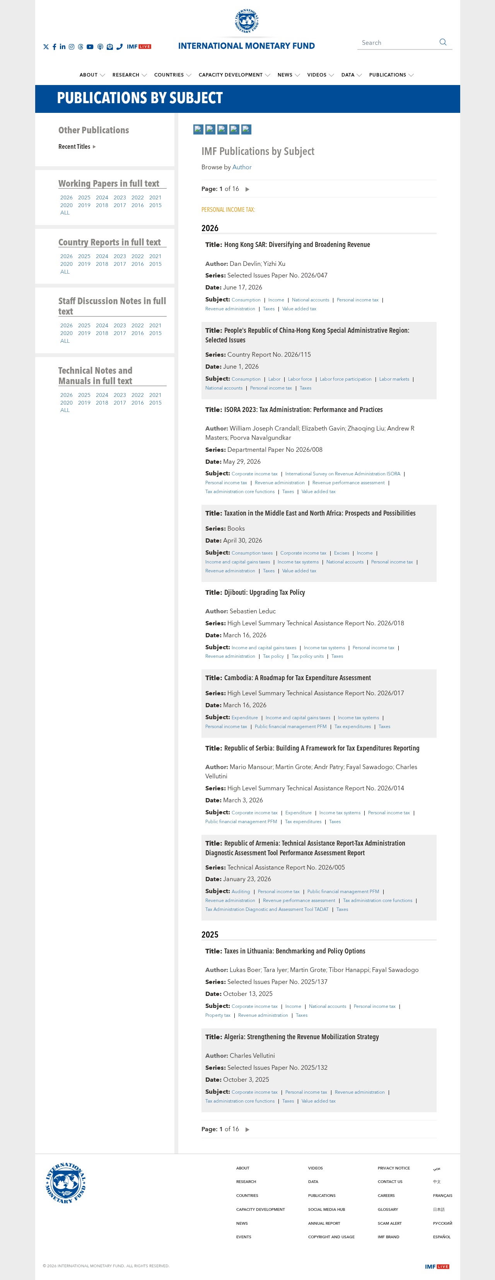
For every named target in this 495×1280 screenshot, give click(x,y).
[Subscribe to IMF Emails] (110, 47)
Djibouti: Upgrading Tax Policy (264, 592)
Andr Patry (328, 767)
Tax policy (273, 656)
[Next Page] (246, 189)
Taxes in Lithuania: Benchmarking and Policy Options (294, 950)
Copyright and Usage (331, 1237)
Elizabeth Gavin (323, 428)
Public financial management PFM (291, 727)
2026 (66, 198)
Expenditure (245, 718)
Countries (169, 75)
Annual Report (324, 1223)
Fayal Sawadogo (369, 767)
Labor (274, 379)
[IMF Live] (437, 1265)
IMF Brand (388, 1237)
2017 (120, 205)
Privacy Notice (394, 1168)
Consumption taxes (252, 553)
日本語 (439, 1209)
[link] (198, 129)
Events (243, 1237)
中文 (437, 1181)
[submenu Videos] (331, 75)
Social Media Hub (326, 1209)
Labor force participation (346, 379)
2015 (155, 205)
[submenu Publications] (411, 75)
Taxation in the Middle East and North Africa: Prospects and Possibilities (320, 512)
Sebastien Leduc (253, 611)
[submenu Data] (359, 75)
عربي (436, 1168)
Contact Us (390, 1181)
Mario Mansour (251, 767)
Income (276, 300)
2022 (137, 198)
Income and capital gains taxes (237, 562)
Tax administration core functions (240, 492)
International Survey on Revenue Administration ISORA (342, 474)
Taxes (269, 309)
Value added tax (299, 309)
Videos (317, 75)
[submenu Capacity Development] (267, 75)
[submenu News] (297, 75)
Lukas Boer (245, 970)
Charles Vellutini (252, 1055)
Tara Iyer (275, 970)
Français (442, 1195)
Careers (386, 1195)
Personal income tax (358, 300)
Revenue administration (230, 309)
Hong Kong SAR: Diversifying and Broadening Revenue (297, 244)
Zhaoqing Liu (366, 428)
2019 (84, 205)
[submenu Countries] (188, 75)
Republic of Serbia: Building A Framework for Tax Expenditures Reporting (322, 747)
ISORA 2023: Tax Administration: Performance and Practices (303, 409)
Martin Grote (293, 767)
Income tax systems (298, 562)
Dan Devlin (245, 264)
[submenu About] (102, 75)
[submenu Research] (144, 75)
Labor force (300, 379)
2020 (66, 205)
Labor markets (394, 379)
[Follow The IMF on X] (46, 47)
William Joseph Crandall (264, 428)
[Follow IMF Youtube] (90, 47)
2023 (120, 198)
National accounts (310, 300)
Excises (341, 553)
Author (242, 167)
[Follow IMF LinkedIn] (62, 47)
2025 (84, 198)
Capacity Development (231, 75)
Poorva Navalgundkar (260, 437)
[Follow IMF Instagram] (71, 47)
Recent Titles (74, 146)
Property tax (217, 1015)
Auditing (241, 892)
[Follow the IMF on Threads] (80, 47)
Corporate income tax (255, 474)
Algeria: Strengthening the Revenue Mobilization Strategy (301, 1036)
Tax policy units (308, 656)
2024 (102, 198)
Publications (387, 75)
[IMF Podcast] (100, 47)
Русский (442, 1223)
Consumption (246, 300)
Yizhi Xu (274, 264)
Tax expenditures (353, 727)
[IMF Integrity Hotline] (119, 47)
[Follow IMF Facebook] (54, 47)
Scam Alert (390, 1223)
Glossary (388, 1209)
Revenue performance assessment (348, 483)
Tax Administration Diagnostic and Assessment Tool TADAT (267, 909)
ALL (65, 213)
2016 (137, 205)
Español (442, 1237)
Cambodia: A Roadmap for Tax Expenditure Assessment (297, 677)
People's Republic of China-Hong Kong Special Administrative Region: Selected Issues (307, 335)
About (89, 75)
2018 (102, 205)
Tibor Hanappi (349, 970)
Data (348, 75)
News (285, 75)
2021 (155, 198)
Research (126, 75)
